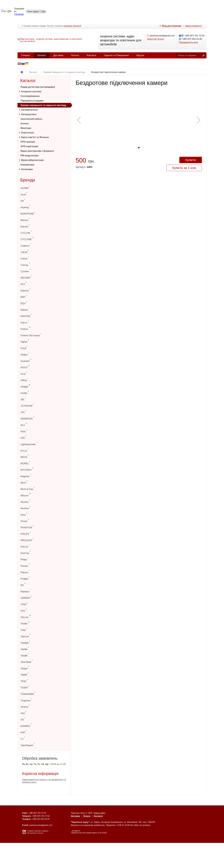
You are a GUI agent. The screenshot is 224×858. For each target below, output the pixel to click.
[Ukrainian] (23, 64)
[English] (19, 64)
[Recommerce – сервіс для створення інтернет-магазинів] (24, 833)
